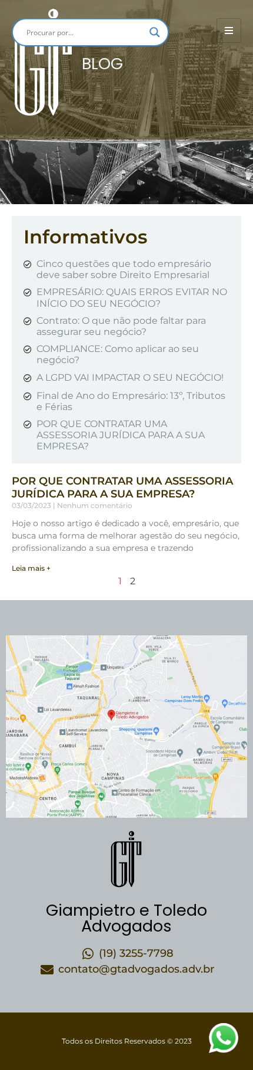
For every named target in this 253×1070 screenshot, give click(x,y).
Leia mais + (31, 568)
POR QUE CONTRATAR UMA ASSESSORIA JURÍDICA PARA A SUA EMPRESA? (122, 487)
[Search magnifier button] (155, 32)
